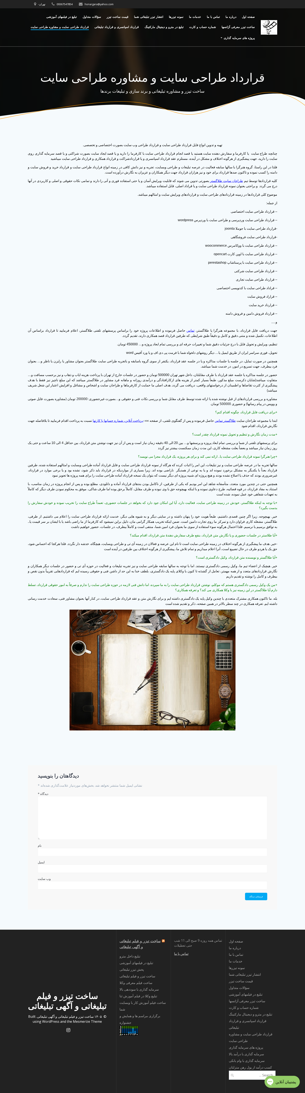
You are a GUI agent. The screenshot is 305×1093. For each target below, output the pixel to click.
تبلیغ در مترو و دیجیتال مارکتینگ (164, 27)
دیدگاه (43, 794)
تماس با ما (213, 17)
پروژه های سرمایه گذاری (239, 38)
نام (39, 845)
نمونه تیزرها (176, 17)
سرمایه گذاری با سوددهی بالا (139, 989)
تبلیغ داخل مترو (130, 956)
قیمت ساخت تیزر (117, 17)
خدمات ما (195, 17)
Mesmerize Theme (87, 1021)
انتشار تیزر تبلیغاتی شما (148, 17)
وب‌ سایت (44, 879)
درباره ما (231, 17)
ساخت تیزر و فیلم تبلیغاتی (137, 976)
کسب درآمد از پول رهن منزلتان (250, 1067)
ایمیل (41, 862)
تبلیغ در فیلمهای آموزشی (61, 17)
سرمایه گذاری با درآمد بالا (246, 1054)
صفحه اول (248, 17)
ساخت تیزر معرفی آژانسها (238, 27)
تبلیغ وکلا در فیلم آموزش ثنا (138, 996)
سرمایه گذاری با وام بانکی (247, 1060)
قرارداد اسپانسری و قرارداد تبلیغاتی (116, 27)
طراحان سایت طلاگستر (226, 181)
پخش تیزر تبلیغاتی (132, 969)
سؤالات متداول (92, 17)
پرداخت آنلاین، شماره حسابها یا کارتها (118, 420)
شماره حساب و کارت (202, 27)
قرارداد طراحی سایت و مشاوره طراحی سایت (60, 27)
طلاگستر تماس (225, 420)
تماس (190, 330)
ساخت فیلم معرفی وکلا (136, 982)
